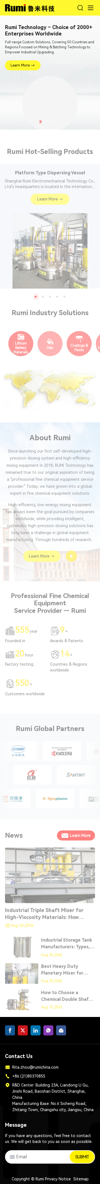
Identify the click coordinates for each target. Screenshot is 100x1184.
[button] (40, 121)
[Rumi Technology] (30, 6)
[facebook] (10, 1030)
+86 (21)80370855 (28, 1076)
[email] (61, 1030)
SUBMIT (82, 1157)
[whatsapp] (48, 1030)
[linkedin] (36, 1030)
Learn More (20, 65)
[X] (23, 1030)
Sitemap (81, 1179)
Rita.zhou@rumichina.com (35, 1067)
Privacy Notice (58, 1179)
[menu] (90, 8)
